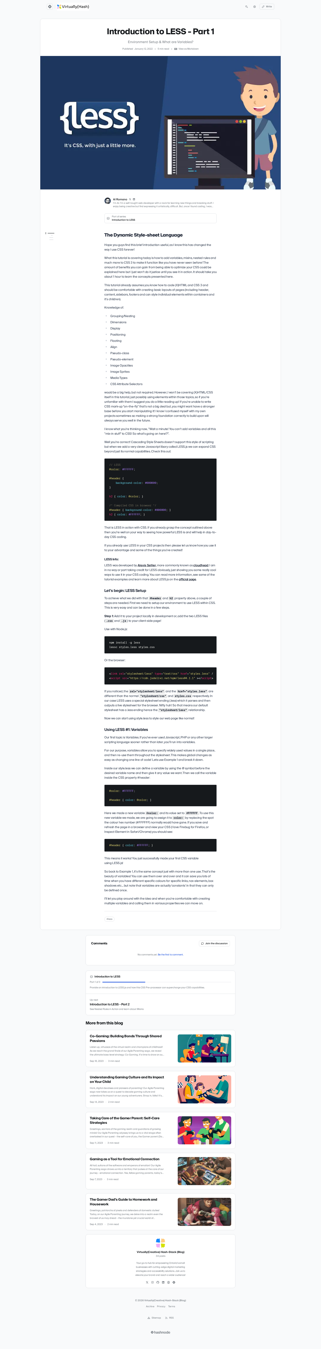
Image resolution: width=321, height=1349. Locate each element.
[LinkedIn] (134, 199)
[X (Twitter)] (130, 199)
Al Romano (120, 199)
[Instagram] (152, 1283)
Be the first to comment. (170, 955)
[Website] (168, 1283)
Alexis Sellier (147, 565)
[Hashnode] (174, 1283)
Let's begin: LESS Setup (60, 253)
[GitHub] (157, 1283)
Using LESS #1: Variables (61, 257)
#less (109, 919)
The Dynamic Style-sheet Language (60, 241)
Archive (150, 1307)
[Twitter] (147, 1283)
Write (269, 7)
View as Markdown (189, 49)
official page (187, 579)
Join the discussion (216, 944)
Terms (171, 1307)
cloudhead (200, 565)
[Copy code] (212, 462)
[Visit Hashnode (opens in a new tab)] (160, 1332)
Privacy (161, 1307)
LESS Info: (55, 248)
